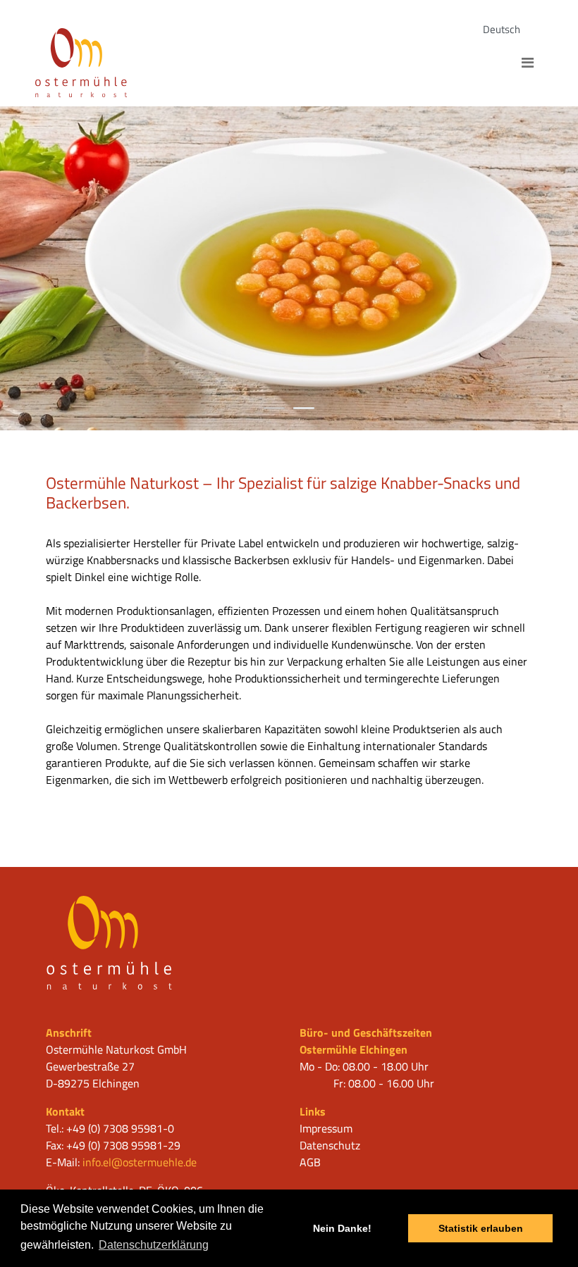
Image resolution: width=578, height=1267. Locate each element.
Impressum (326, 1128)
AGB (310, 1162)
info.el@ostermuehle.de (139, 1162)
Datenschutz (330, 1145)
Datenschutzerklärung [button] (154, 1245)
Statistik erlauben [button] (480, 1228)
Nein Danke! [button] (342, 1228)
